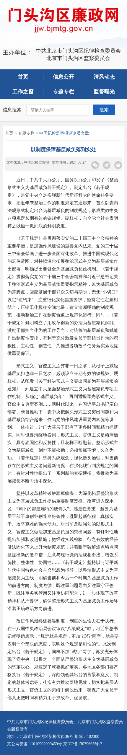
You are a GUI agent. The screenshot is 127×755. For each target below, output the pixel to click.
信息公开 (63, 77)
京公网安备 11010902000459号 (34, 744)
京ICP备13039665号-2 (82, 744)
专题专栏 (63, 91)
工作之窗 (23, 91)
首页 (23, 77)
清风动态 (104, 77)
